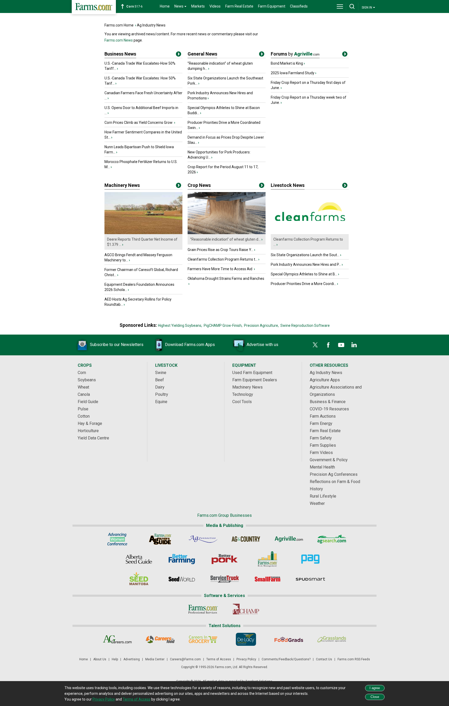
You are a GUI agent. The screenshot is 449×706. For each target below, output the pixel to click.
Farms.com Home (119, 25)
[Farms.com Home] (94, 7)
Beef (159, 379)
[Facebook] (328, 345)
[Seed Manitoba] (139, 579)
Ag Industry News (151, 25)
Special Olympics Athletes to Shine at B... (304, 274)
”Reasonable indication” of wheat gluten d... (225, 239)
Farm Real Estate (239, 6)
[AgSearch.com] (331, 539)
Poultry (161, 394)
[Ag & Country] (246, 539)
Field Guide (88, 401)
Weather (317, 503)
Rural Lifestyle (323, 496)
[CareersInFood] (160, 639)
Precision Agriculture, (261, 325)
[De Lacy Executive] (246, 639)
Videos (215, 6)
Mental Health (322, 467)
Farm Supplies (323, 445)
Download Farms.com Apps (190, 344)
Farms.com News (118, 40)
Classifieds (299, 6)
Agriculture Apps (325, 379)
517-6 (134, 6)
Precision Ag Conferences (334, 474)
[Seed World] (182, 579)
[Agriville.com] (289, 539)
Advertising (131, 659)
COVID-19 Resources (329, 408)
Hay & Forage (90, 423)
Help (115, 659)
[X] (315, 345)
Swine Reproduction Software (305, 325)
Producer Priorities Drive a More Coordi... (303, 284)
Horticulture (88, 430)
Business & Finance (328, 401)
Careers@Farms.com (185, 659)
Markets (198, 6)
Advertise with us (262, 344)
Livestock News (288, 185)
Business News (120, 54)
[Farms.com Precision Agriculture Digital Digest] (310, 559)
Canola (84, 394)
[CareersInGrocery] (203, 639)
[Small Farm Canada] (267, 579)
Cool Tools (242, 401)
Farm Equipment (271, 6)
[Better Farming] (182, 559)
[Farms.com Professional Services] (203, 609)
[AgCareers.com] (117, 639)
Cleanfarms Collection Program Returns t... (222, 259)
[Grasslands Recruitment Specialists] (331, 639)
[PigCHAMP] (246, 609)
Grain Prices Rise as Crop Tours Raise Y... (220, 250)
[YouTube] (341, 345)
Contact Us (324, 659)
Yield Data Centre (93, 438)
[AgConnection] (203, 539)
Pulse (83, 408)
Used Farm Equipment (252, 372)
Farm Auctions (323, 416)
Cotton (84, 416)
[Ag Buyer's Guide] (160, 539)
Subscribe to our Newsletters (116, 344)
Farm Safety (321, 438)
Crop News (199, 185)
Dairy (159, 387)
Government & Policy (329, 459)
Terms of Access (218, 659)
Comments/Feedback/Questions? (286, 659)
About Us (99, 659)
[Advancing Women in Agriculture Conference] (117, 539)
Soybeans (87, 379)
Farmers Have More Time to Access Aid (220, 269)
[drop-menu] (340, 6)
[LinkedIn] (354, 345)
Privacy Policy (246, 659)
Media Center (154, 659)
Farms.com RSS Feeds (354, 659)
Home (165, 6)
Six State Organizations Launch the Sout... (305, 255)
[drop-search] (352, 6)
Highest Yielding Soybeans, (180, 325)
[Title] (178, 55)
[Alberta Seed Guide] (139, 559)
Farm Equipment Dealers (254, 379)
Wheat (83, 387)
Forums (295, 54)
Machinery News (122, 185)
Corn (82, 372)
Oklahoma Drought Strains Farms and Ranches (226, 278)
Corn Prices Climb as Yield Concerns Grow (138, 122)
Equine (161, 401)
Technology (242, 394)
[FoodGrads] (289, 639)
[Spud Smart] (310, 579)
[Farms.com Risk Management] (267, 559)
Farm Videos (321, 452)
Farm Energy (321, 423)
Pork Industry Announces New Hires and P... (306, 264)
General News (202, 54)
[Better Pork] (224, 559)
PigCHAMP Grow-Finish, (223, 325)
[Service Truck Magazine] (224, 579)
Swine (160, 372)
